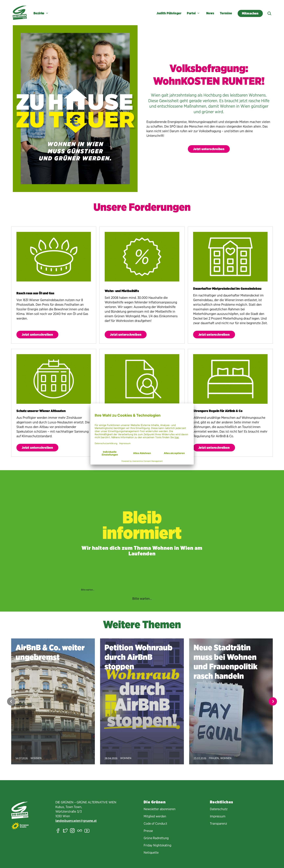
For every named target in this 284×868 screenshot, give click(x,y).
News (210, 13)
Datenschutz (218, 809)
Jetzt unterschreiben (209, 149)
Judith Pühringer (168, 13)
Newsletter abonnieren (160, 809)
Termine (226, 13)
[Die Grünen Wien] (19, 12)
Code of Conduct (155, 823)
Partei (191, 13)
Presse (148, 831)
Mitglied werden (155, 816)
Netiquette (151, 852)
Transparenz (218, 823)
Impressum (217, 816)
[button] (273, 701)
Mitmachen (250, 13)
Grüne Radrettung (156, 838)
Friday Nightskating (157, 845)
